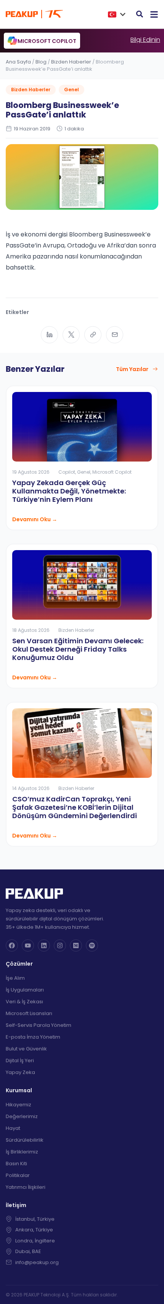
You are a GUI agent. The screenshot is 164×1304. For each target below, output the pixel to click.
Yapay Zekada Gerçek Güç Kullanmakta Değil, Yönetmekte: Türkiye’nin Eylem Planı (69, 491)
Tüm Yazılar (132, 369)
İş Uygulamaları (25, 989)
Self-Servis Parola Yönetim (38, 1025)
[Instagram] (60, 945)
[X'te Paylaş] (71, 334)
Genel (71, 89)
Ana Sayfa (18, 61)
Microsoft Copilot (112, 472)
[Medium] (76, 945)
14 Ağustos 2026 (31, 788)
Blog (41, 61)
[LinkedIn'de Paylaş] (49, 334)
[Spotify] (92, 945)
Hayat (13, 1128)
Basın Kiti (16, 1163)
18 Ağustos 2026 (31, 630)
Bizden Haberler (71, 61)
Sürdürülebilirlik (24, 1140)
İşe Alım (15, 978)
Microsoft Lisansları (29, 1013)
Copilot (66, 472)
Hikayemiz (18, 1104)
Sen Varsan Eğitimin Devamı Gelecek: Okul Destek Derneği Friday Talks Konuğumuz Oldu (77, 649)
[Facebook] (12, 945)
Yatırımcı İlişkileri (25, 1187)
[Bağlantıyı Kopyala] (92, 334)
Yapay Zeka (20, 1072)
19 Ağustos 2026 (31, 472)
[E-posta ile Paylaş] (114, 334)
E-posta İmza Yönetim (33, 1037)
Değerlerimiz (22, 1116)
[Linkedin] (44, 945)
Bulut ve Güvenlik (26, 1048)
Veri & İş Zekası (24, 1001)
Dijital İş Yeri (20, 1060)
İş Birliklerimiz (22, 1151)
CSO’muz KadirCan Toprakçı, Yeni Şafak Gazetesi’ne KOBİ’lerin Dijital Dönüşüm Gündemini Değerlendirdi (74, 807)
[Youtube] (28, 945)
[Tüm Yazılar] (155, 369)
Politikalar (18, 1175)
